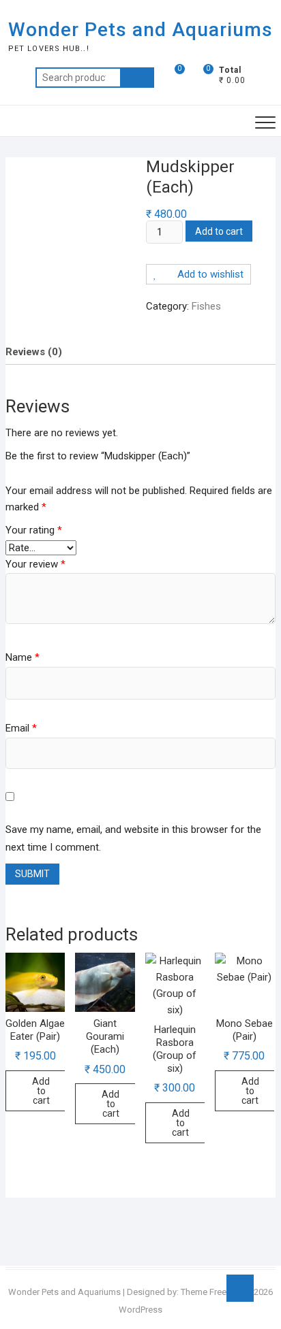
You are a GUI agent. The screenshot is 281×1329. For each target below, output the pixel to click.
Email (21, 728)
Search (137, 77)
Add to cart (219, 231)
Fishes (206, 306)
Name (22, 657)
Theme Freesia (209, 1292)
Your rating (33, 530)
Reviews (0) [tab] (33, 352)
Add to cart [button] (41, 1091)
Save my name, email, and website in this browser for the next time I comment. (133, 838)
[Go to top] (240, 1288)
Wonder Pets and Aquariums (140, 29)
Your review (35, 564)
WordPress (140, 1310)
